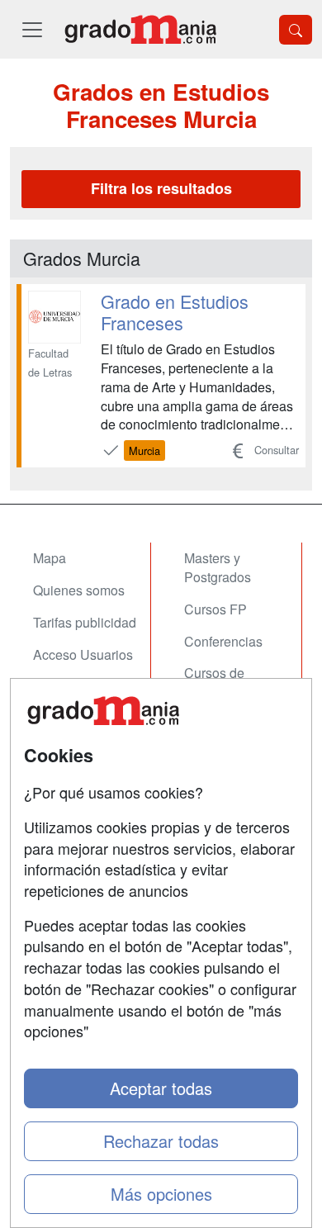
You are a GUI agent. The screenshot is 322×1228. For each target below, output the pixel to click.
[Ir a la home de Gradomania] (140, 29)
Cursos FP (215, 609)
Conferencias (223, 641)
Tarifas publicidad (84, 622)
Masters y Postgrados (217, 567)
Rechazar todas (161, 1141)
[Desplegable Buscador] (295, 30)
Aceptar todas (161, 1088)
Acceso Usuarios (83, 654)
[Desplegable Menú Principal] (32, 29)
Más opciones (161, 1194)
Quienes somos (79, 590)
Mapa (49, 557)
